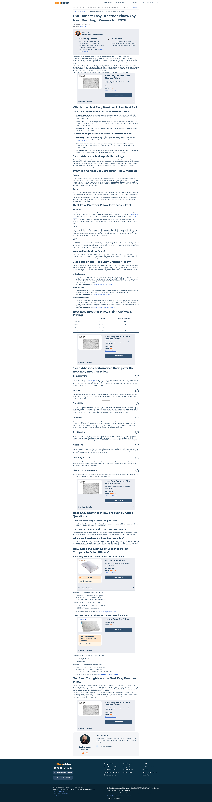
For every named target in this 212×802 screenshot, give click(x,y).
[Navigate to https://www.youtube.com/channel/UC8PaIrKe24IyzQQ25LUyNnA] (87, 753)
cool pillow (91, 380)
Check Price (118, 95)
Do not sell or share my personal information (119, 796)
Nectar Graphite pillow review (107, 674)
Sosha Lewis (84, 26)
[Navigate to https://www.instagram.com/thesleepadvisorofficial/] (83, 753)
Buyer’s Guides (64, 778)
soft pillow (134, 214)
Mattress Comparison (64, 772)
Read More (135, 7)
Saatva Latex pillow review (106, 612)
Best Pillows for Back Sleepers (102, 294)
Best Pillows (81, 11)
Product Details (85, 102)
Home (75, 11)
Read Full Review (110, 90)
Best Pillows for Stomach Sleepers (103, 307)
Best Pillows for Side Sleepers (102, 284)
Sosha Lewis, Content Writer (92, 34)
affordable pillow (81, 140)
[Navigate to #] (157, 2)
